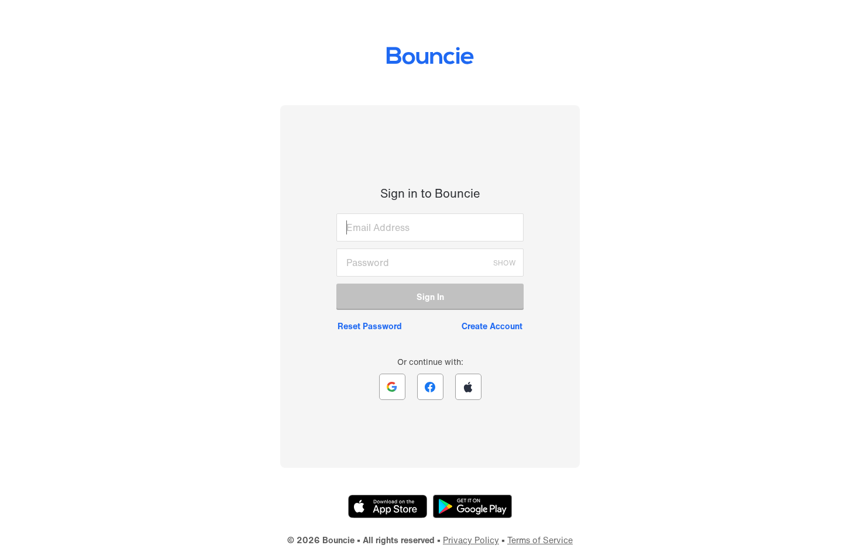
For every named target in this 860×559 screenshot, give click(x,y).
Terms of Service (540, 540)
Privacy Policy (471, 540)
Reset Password (370, 326)
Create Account (492, 326)
